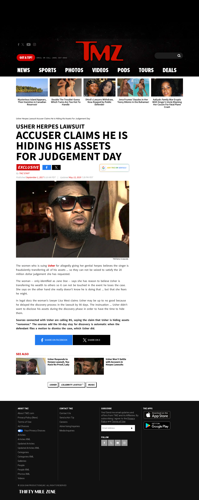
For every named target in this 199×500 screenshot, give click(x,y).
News (23, 70)
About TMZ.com (26, 413)
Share (55, 339)
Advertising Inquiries (70, 426)
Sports (47, 70)
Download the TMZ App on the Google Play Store (157, 426)
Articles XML (24, 439)
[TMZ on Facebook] (18, 44)
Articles (21, 435)
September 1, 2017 (35, 177)
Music (91, 384)
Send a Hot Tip (67, 417)
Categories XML (26, 456)
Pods (124, 70)
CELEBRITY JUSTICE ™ (72, 384)
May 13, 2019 (75, 177)
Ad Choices (23, 426)
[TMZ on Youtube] (28, 44)
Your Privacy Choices (34, 430)
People (21, 465)
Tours (146, 70)
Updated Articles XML (28, 448)
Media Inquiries (67, 430)
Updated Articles (26, 443)
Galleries (22, 461)
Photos (74, 70)
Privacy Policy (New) (28, 417)
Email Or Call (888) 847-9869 (52, 58)
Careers (63, 422)
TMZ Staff (24, 173)
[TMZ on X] (23, 44)
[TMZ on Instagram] (34, 44)
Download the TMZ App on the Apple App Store (157, 415)
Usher (52, 384)
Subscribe (132, 428)
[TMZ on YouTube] (118, 443)
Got (26, 58)
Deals (169, 70)
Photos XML (24, 474)
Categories (23, 452)
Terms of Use (24, 422)
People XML (23, 469)
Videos (100, 70)
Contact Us (65, 413)
